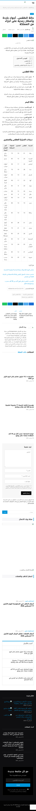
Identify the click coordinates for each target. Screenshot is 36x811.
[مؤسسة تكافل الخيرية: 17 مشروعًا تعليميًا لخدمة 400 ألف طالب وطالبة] (18, 393)
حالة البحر (28, 63)
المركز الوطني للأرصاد (28, 294)
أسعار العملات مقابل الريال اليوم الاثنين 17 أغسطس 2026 (19, 634)
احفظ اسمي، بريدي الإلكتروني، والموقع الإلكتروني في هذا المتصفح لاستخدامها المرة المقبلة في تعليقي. (18, 487)
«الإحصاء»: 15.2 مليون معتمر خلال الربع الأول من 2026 (19, 377)
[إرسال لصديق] (15, 35)
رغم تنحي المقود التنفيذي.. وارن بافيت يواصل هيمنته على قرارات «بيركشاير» (13, 756)
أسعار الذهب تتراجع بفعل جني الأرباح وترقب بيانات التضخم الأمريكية (24, 717)
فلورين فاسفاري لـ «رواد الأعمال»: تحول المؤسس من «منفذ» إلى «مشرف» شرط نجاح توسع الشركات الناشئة (12, 745)
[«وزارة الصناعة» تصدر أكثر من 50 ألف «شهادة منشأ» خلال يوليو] (18, 422)
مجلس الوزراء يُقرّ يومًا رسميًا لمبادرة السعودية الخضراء (19, 269)
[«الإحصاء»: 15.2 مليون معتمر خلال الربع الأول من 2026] (18, 364)
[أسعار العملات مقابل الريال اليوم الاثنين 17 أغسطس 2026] (18, 619)
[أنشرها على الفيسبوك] (31, 35)
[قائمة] (33, 3)
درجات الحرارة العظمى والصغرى (22, 65)
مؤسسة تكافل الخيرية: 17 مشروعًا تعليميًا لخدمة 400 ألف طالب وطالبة (19, 406)
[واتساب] (4, 35)
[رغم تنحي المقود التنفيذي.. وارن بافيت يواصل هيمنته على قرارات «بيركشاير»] (29, 757)
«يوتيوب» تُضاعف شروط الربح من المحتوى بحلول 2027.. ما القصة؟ (22, 702)
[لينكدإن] (20, 35)
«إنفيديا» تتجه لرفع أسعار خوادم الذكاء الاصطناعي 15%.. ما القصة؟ (13, 734)
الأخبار (32, 14)
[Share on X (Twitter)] (26, 35)
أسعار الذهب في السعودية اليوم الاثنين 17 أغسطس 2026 (18, 604)
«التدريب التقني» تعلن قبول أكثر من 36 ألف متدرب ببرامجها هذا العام (19, 282)
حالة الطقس (27, 61)
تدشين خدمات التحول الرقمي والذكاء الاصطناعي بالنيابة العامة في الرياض (18, 275)
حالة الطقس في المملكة (27, 297)
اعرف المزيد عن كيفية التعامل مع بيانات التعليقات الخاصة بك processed (18, 502)
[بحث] (2, 3)
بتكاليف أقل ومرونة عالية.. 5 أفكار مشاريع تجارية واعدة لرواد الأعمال (23, 709)
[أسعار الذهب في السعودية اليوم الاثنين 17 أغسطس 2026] (18, 589)
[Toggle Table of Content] (30, 58)
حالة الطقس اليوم (17, 294)
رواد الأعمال (31, 8)
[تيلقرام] (10, 35)
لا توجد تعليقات (11, 30)
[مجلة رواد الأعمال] (18, 3)
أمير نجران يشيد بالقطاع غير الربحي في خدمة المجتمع (21, 679)
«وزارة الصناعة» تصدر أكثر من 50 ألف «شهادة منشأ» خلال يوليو (21, 434)
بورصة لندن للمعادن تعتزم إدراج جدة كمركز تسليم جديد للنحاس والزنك (10, 316)
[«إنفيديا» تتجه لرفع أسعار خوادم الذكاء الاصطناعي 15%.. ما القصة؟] (29, 735)
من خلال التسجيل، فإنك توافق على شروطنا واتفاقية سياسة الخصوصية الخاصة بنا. (17, 791)
